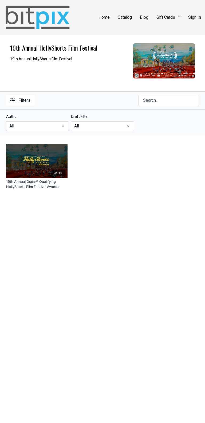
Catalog (125, 17)
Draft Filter (80, 116)
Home (104, 17)
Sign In (194, 17)
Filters (24, 100)
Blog (144, 17)
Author (12, 116)
